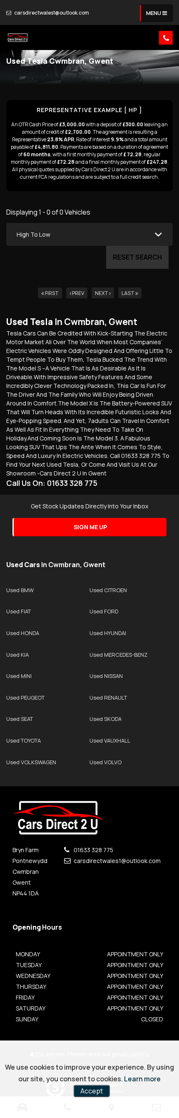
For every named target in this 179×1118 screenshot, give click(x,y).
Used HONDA (22, 633)
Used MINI (19, 676)
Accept (91, 1090)
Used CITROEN (108, 590)
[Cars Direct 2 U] (17, 37)
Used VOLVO (106, 762)
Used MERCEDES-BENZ (118, 654)
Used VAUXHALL (110, 740)
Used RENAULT (108, 697)
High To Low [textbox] (33, 234)
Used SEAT (19, 719)
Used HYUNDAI (108, 633)
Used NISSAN (106, 676)
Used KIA (17, 654)
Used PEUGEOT (25, 697)
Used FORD (104, 611)
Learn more (142, 1078)
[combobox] (89, 234)
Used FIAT (18, 611)
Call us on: (51, 483)
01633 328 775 (92, 850)
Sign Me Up (90, 527)
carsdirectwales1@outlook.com (51, 12)
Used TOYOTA (23, 740)
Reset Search (137, 257)
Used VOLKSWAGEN (31, 762)
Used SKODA (106, 719)
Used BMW (20, 590)
